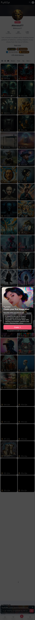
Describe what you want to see (13, 313)
